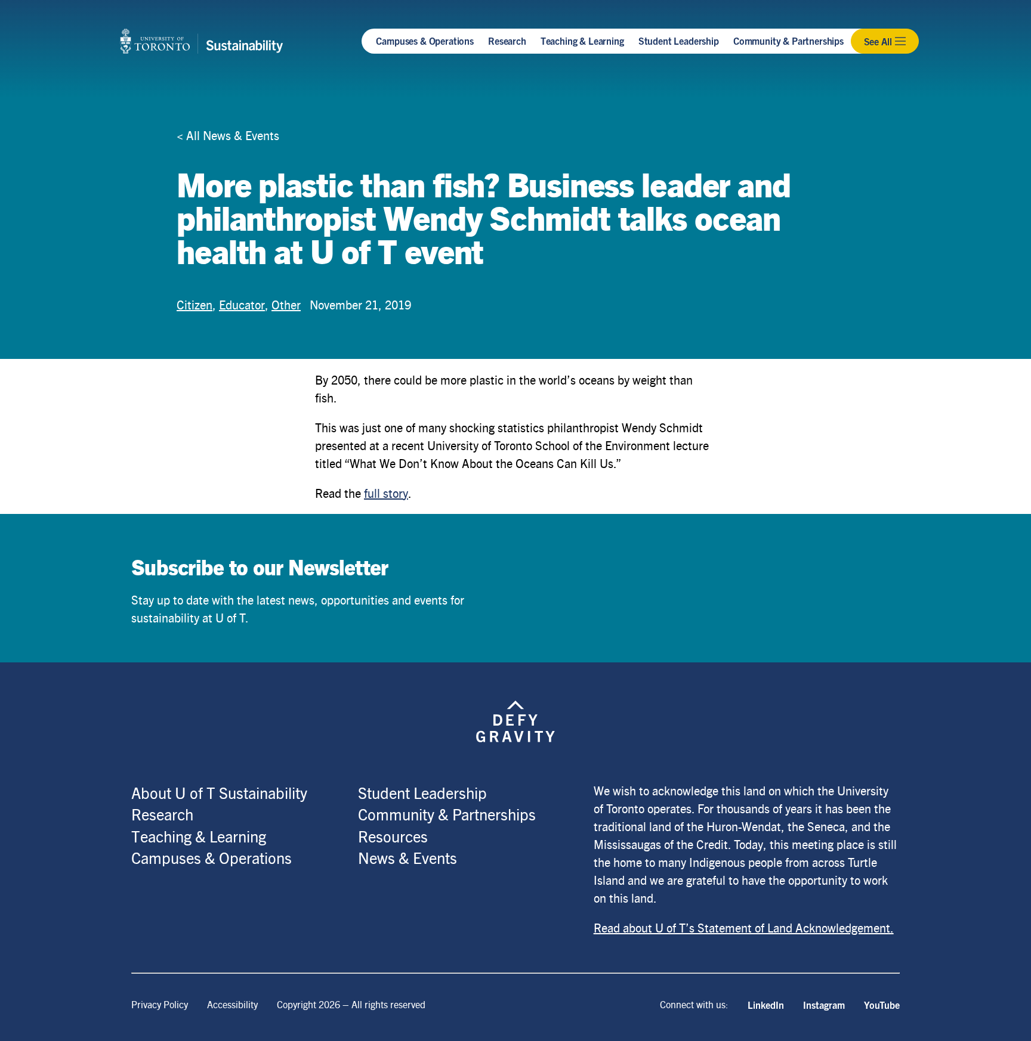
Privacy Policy (159, 1004)
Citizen (194, 304)
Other (286, 304)
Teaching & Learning (582, 41)
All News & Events (232, 135)
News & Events (407, 857)
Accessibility (232, 1004)
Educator (242, 304)
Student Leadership (678, 41)
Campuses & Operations (425, 41)
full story (386, 492)
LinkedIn (766, 1005)
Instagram (824, 1005)
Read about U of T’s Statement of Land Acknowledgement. (744, 927)
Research (507, 41)
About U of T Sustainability (219, 792)
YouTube (882, 1005)
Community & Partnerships (788, 41)
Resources (393, 836)
